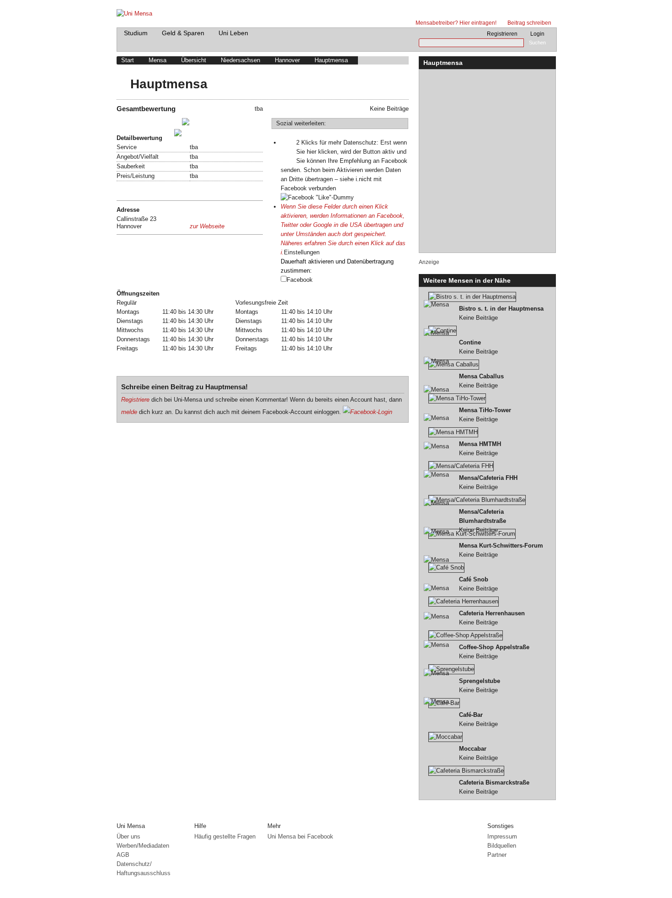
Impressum (502, 836)
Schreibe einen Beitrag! (150, 123)
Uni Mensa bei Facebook (300, 836)
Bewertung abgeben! (146, 134)
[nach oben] (549, 814)
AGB (123, 854)
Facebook (300, 279)
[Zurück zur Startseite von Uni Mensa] (336, 11)
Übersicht (193, 60)
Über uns (128, 836)
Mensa (157, 60)
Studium (136, 33)
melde (129, 412)
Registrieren (502, 34)
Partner (497, 854)
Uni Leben (233, 33)
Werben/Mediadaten (143, 845)
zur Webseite (207, 226)
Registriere (135, 399)
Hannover (287, 60)
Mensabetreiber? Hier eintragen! (456, 23)
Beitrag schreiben (529, 23)
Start (127, 60)
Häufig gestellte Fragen (225, 836)
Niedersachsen (240, 60)
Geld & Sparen (183, 33)
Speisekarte (134, 190)
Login (537, 34)
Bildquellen (501, 845)
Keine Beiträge (501, 313)
